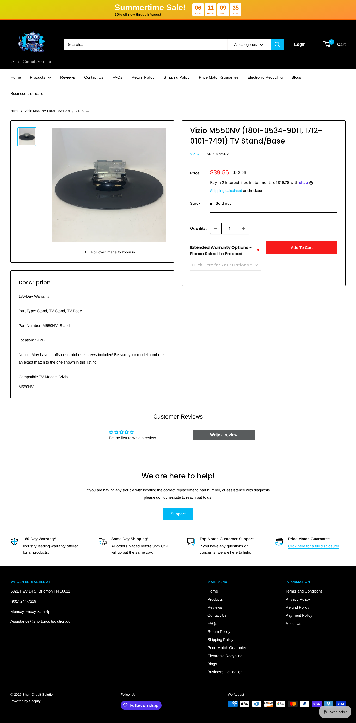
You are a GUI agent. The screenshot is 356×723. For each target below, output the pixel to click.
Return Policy (143, 77)
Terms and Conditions (304, 591)
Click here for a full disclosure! (313, 546)
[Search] (277, 44)
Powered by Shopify (25, 701)
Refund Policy (297, 607)
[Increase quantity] (243, 228)
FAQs (117, 77)
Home (15, 77)
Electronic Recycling (265, 77)
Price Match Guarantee (218, 77)
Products (37, 77)
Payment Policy (299, 615)
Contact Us (93, 77)
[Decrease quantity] (215, 228)
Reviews (67, 77)
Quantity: (198, 228)
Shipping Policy (177, 77)
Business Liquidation (27, 93)
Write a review (223, 435)
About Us (294, 623)
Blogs (296, 77)
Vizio (194, 154)
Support (178, 514)
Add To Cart (302, 247)
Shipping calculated (226, 191)
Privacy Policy (298, 599)
